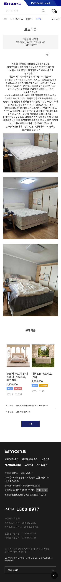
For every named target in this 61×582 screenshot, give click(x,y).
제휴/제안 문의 (11, 459)
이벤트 (28, 19)
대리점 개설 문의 (30, 459)
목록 (30, 423)
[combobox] (30, 570)
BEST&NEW (16, 19)
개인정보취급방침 (13, 464)
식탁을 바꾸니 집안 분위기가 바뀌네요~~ (32, 405)
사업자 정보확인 (42, 490)
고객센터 (29, 464)
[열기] (47, 54)
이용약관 (45, 459)
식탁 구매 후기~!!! (23, 412)
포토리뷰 (56, 19)
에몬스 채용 (42, 464)
